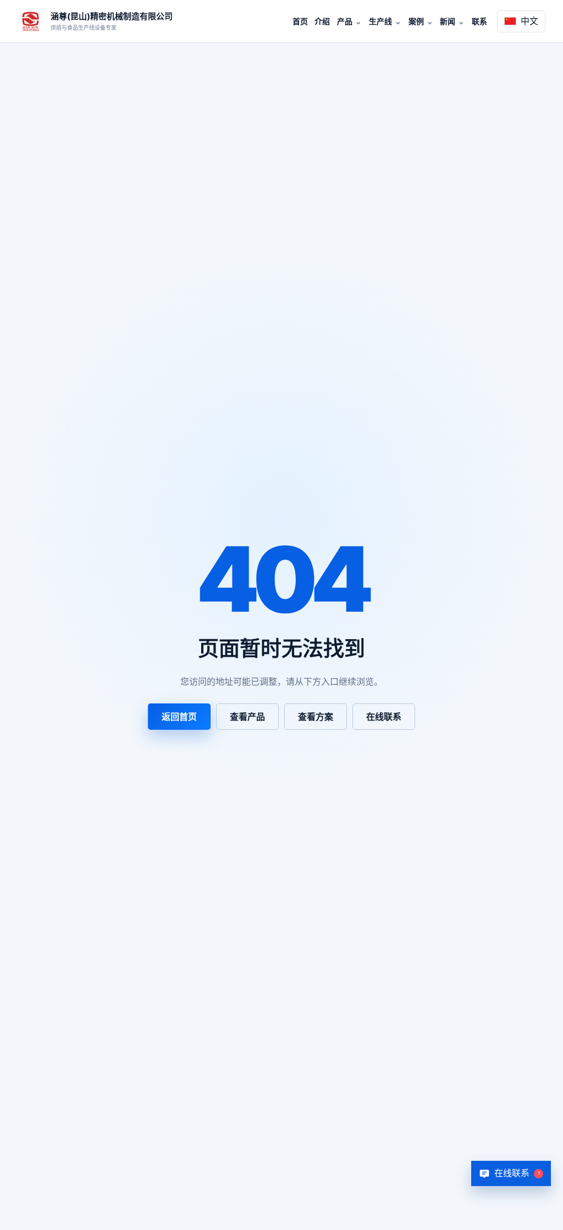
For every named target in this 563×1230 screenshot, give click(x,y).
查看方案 (315, 716)
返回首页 (179, 716)
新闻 (447, 21)
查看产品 (247, 716)
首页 (300, 21)
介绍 (322, 21)
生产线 (380, 21)
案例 (416, 21)
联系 (479, 21)
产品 (344, 21)
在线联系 (383, 716)
